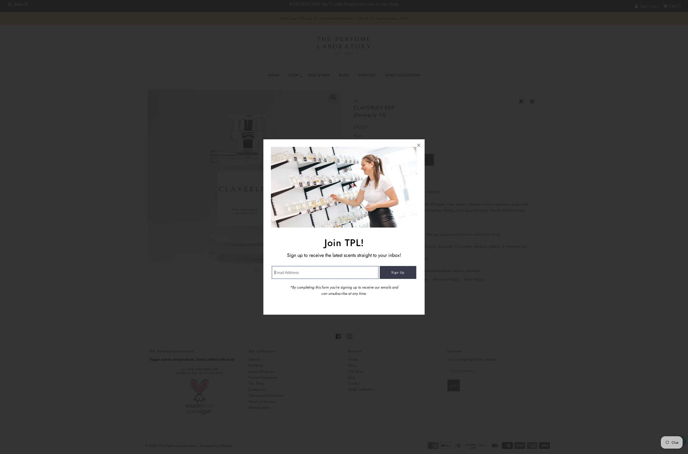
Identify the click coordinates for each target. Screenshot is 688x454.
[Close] (419, 145)
